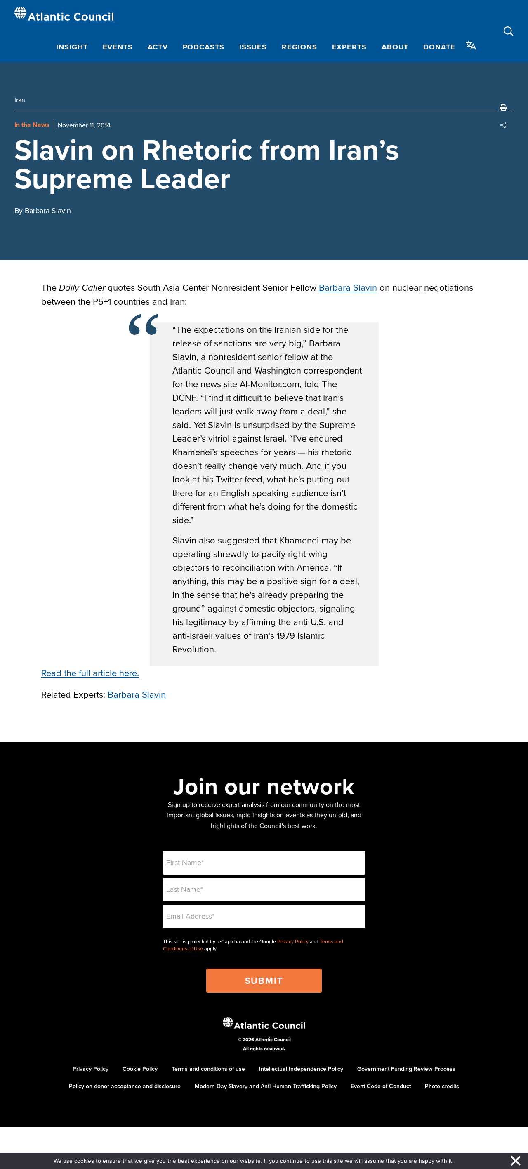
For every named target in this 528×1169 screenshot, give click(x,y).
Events (118, 47)
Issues (253, 47)
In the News (32, 124)
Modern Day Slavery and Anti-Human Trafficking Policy (266, 1086)
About (395, 47)
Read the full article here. (90, 672)
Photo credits (442, 1086)
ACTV (158, 47)
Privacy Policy (293, 942)
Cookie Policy (140, 1069)
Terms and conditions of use (208, 1069)
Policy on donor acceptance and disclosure (125, 1086)
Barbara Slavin (348, 287)
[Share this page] (503, 125)
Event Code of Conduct (381, 1086)
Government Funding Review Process (406, 1069)
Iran (19, 99)
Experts (349, 47)
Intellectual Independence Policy (301, 1069)
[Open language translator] (471, 45)
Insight (71, 47)
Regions (299, 47)
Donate (439, 47)
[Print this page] (503, 107)
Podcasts (203, 47)
